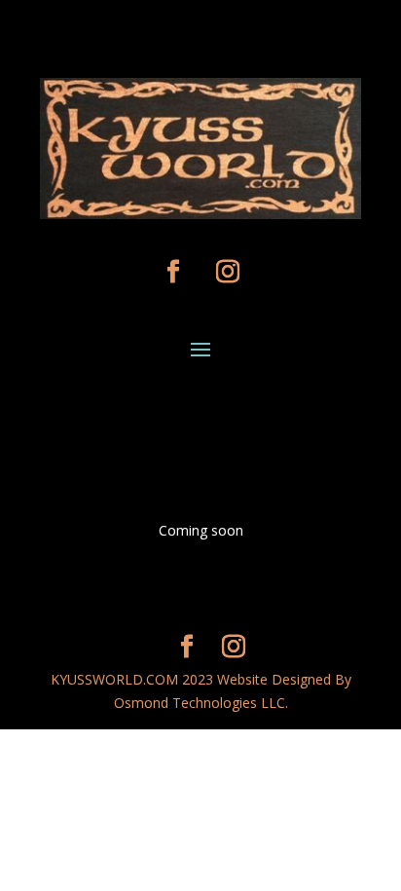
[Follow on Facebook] (173, 271)
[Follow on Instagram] (227, 271)
